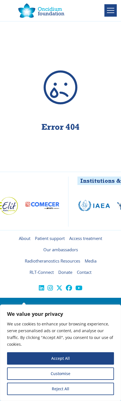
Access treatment (85, 238)
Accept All (60, 358)
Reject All (60, 388)
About (24, 238)
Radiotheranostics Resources (52, 261)
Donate (65, 272)
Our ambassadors (60, 249)
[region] (60, 353)
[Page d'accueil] (41, 10)
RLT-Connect (42, 272)
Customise (60, 373)
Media (91, 261)
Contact (84, 272)
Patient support (50, 238)
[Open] (110, 10)
